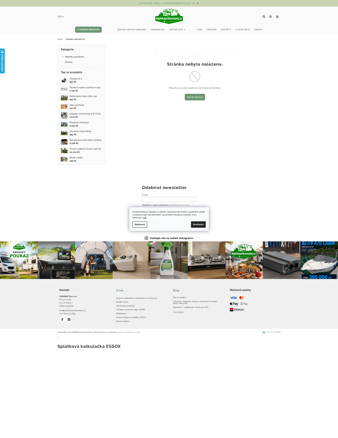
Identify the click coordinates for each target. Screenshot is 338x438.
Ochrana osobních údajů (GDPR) (130, 310)
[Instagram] (69, 320)
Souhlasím (198, 224)
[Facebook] (62, 320)
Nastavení (140, 224)
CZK (59, 17)
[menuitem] (88, 30)
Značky (69, 62)
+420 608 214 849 (67, 314)
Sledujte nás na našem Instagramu (171, 238)
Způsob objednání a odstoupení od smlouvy (136, 298)
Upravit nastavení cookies (129, 332)
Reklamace (121, 313)
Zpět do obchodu (195, 97)
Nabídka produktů (74, 57)
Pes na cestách (180, 297)
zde (145, 217)
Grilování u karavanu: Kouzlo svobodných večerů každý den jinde (195, 302)
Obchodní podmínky (125, 306)
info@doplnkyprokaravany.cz (72, 310)
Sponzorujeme (123, 321)
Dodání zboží (122, 302)
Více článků (178, 312)
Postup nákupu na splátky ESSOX (131, 317)
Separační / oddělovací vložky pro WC (191, 307)
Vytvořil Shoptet (273, 332)
